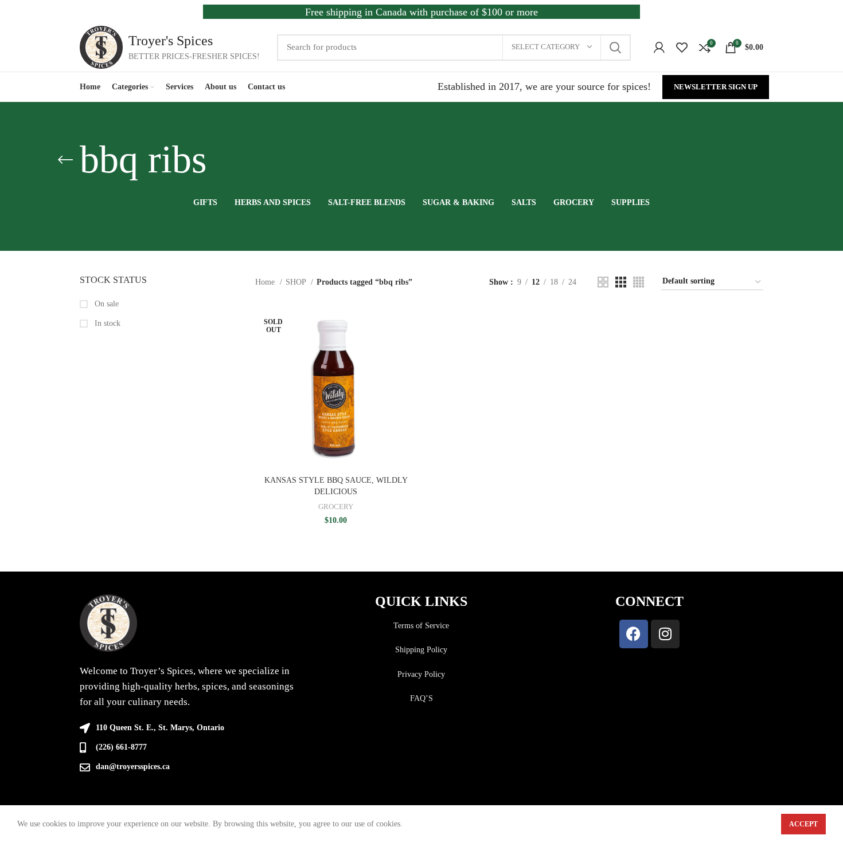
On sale (105, 304)
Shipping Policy (421, 649)
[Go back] (65, 159)
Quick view (408, 352)
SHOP (297, 282)
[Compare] (408, 326)
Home (266, 282)
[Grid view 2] (603, 282)
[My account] (659, 47)
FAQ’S (421, 698)
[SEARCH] (615, 47)
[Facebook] (633, 634)
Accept (803, 824)
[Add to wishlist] (408, 378)
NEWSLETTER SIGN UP (716, 86)
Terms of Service (421, 625)
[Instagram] (665, 634)
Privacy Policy (421, 674)
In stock (106, 323)
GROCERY (335, 506)
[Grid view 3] (620, 282)
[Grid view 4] (638, 282)
